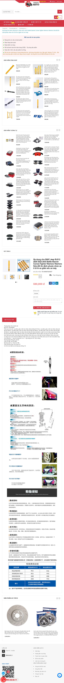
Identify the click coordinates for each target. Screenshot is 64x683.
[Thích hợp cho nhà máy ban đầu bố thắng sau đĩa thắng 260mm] (10, 204)
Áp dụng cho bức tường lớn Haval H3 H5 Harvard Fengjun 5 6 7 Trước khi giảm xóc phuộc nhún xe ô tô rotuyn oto (23, 79)
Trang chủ (8, 22)
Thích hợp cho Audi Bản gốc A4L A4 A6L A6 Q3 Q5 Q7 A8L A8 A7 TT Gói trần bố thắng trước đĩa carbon (23, 222)
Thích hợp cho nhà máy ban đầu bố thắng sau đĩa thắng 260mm (23, 201)
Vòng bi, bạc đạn (39, 674)
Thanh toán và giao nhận (41, 656)
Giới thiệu (37, 651)
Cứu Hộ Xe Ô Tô (10, 24)
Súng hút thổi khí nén (40, 666)
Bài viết (21, 24)
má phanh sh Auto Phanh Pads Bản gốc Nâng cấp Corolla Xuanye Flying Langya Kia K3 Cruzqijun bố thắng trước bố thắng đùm (23, 151)
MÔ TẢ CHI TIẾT (9, 320)
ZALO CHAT (5, 664)
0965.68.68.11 (9, 655)
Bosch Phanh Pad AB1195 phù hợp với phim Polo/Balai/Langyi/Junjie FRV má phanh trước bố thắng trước (23, 161)
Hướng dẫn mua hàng (40, 653)
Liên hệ (30, 24)
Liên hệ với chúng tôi (40, 661)
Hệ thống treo (22, 28)
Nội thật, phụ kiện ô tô (40, 671)
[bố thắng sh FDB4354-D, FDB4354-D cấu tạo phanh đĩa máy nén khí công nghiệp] (38, 216)
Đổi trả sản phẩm (39, 658)
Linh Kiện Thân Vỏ (22, 22)
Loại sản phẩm (7, 11)
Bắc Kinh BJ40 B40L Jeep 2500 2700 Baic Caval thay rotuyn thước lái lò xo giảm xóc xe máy (23, 66)
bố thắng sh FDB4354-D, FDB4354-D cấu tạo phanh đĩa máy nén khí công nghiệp (51, 213)
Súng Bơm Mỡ (38, 669)
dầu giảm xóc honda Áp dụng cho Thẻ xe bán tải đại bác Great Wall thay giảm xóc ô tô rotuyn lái (51, 90)
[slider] (36, 274)
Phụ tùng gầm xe (13, 28)
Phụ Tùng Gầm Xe (51, 22)
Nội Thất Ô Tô (36, 22)
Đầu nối (37, 676)
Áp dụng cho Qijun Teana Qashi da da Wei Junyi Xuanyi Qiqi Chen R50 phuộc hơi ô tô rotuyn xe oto (23, 100)
